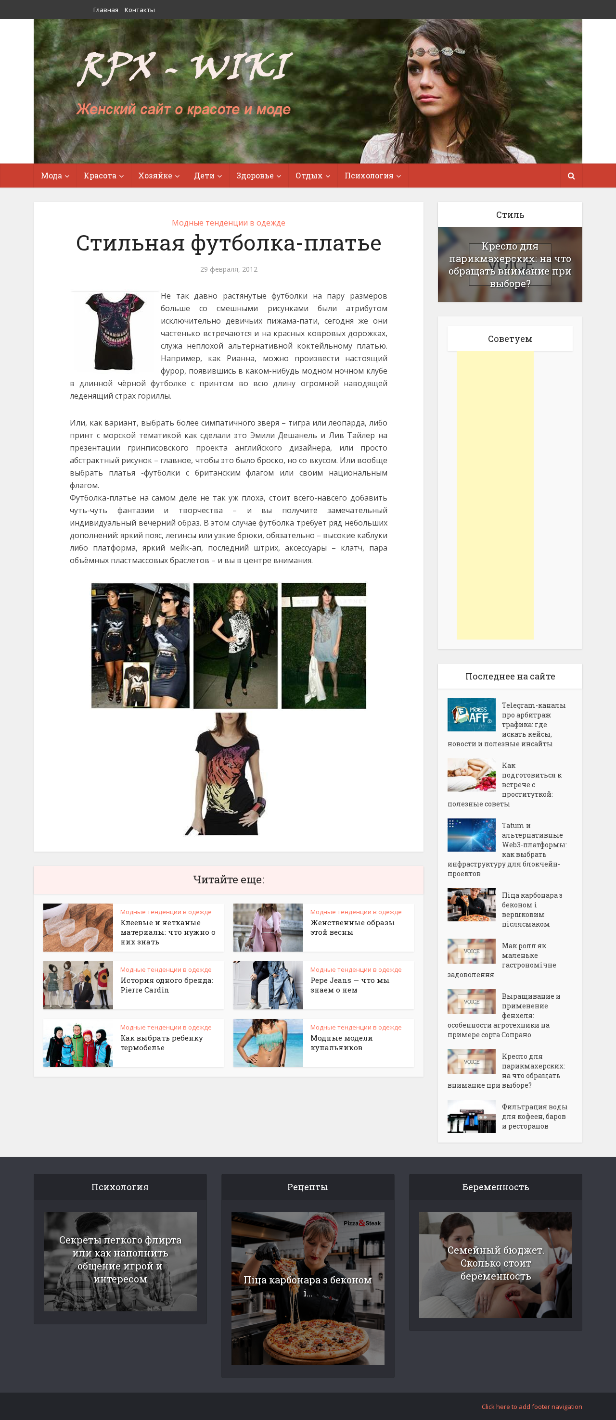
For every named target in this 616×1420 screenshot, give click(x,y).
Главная (105, 9)
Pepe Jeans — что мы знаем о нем (350, 984)
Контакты (140, 9)
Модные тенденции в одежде (228, 222)
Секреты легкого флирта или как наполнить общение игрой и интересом (120, 1259)
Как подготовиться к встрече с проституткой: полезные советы (505, 784)
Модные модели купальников (341, 1042)
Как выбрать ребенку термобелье (161, 1042)
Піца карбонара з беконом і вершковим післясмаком (532, 910)
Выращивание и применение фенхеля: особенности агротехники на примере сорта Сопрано (504, 1015)
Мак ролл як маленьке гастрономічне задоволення (502, 960)
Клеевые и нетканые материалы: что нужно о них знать (168, 931)
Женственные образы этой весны (352, 927)
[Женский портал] (184, 85)
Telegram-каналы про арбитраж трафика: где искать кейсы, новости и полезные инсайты (507, 724)
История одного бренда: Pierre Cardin (166, 984)
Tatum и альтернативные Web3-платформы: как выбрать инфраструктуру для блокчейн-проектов (507, 849)
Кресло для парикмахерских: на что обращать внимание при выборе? (510, 264)
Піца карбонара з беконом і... (308, 1286)
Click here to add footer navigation (532, 1406)
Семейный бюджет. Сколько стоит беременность (496, 1263)
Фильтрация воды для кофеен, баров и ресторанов (535, 1116)
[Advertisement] (495, 495)
